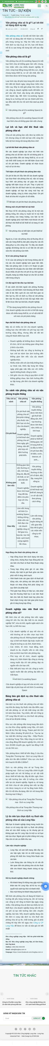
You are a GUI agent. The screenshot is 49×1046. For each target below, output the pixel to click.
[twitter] (34, 1029)
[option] (12, 995)
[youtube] (20, 1029)
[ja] (42, 1)
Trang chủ (5, 15)
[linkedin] (29, 1029)
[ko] (45, 1)
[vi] (39, 1)
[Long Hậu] (13, 6)
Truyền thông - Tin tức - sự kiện (20, 15)
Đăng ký (37, 1018)
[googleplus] (25, 1029)
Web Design (26, 1036)
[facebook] (16, 1029)
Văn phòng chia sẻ (14, 36)
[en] (36, 1)
